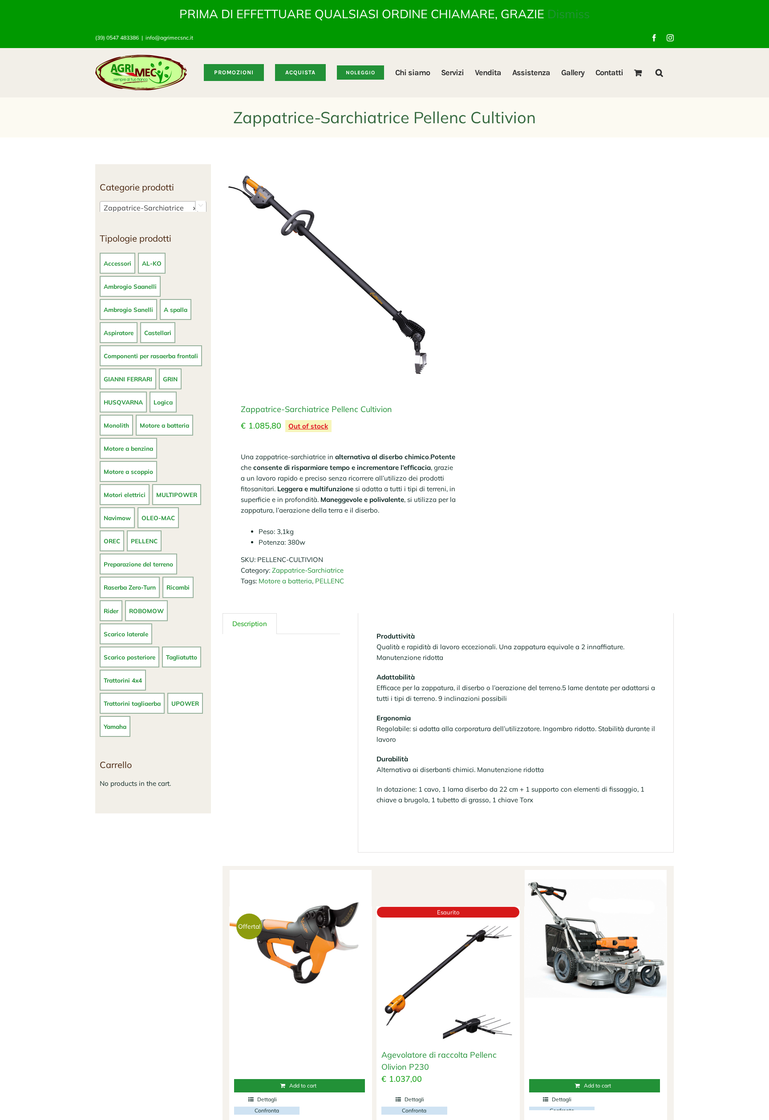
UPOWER (185, 703)
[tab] (250, 623)
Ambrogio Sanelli (128, 309)
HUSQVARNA (123, 402)
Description (249, 623)
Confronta (267, 1110)
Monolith (116, 425)
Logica (163, 402)
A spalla (175, 309)
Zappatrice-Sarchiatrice (308, 570)
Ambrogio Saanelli (130, 286)
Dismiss (568, 13)
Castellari (157, 332)
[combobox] (153, 207)
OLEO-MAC (158, 518)
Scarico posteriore (129, 657)
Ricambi (178, 587)
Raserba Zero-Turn (130, 587)
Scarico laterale (126, 634)
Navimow (117, 518)
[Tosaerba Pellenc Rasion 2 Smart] (596, 941)
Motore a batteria (285, 581)
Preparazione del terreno (138, 564)
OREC (112, 541)
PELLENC (329, 581)
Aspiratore (119, 332)
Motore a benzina (128, 448)
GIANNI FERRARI (128, 379)
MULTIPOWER (176, 494)
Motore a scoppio (128, 471)
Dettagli (267, 1099)
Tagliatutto (181, 657)
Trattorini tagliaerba (132, 703)
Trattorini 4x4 (123, 680)
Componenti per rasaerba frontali (151, 356)
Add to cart (302, 1085)
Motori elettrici (125, 494)
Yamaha (115, 726)
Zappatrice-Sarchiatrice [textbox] (150, 207)
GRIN (170, 379)
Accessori (117, 263)
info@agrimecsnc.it (169, 37)
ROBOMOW (146, 611)
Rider (111, 611)
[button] (659, 72)
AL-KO (152, 263)
